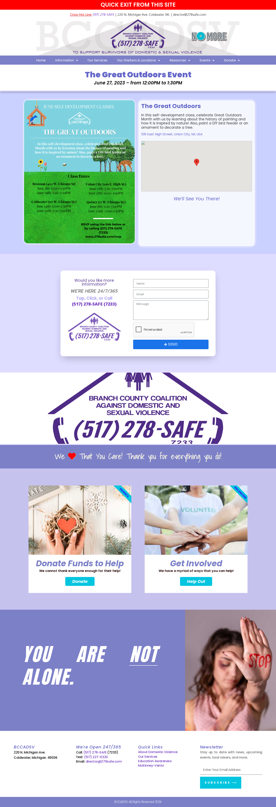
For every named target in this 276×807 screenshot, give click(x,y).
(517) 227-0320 (96, 757)
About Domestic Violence (158, 752)
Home (41, 60)
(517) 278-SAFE (103, 15)
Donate (230, 60)
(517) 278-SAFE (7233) (94, 304)
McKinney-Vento (151, 765)
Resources (178, 60)
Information (64, 60)
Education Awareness (155, 761)
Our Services (97, 60)
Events (205, 60)
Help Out (196, 581)
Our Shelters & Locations (136, 60)
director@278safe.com (104, 761)
